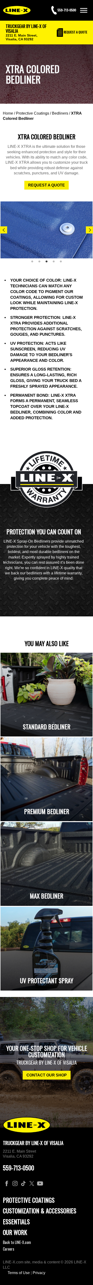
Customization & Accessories (39, 1210)
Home (8, 113)
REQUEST (75, 31)
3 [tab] (48, 263)
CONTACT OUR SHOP (46, 1075)
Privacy (39, 1273)
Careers (8, 1249)
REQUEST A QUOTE (46, 185)
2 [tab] (41, 263)
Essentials (16, 1221)
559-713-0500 (18, 1167)
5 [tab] (62, 263)
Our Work (15, 1232)
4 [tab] (55, 263)
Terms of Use (19, 1273)
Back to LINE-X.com (17, 1242)
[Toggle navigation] (83, 10)
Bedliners (60, 113)
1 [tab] (33, 263)
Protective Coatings (32, 113)
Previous (3, 229)
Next (89, 229)
